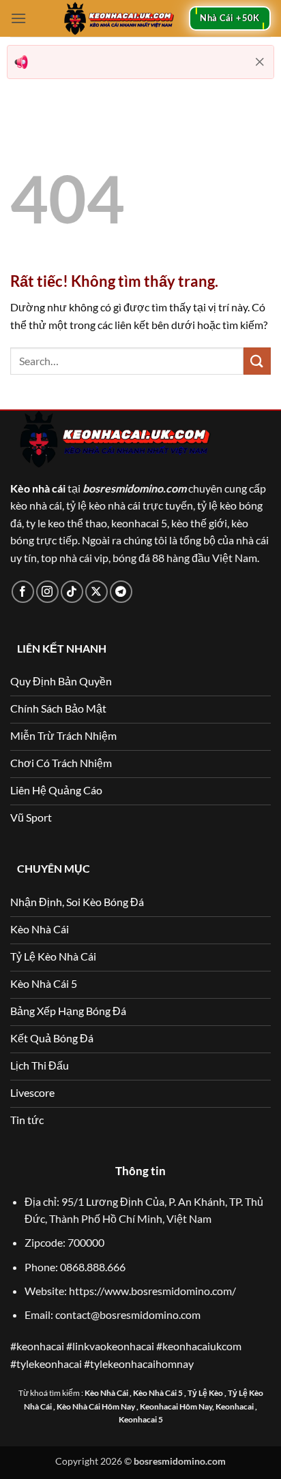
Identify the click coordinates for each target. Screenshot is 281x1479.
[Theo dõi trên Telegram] (121, 591)
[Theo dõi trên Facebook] (23, 591)
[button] (18, 18)
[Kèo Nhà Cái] (119, 18)
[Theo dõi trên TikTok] (72, 591)
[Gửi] (257, 360)
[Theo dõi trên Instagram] (47, 591)
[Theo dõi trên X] (96, 591)
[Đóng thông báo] (259, 62)
